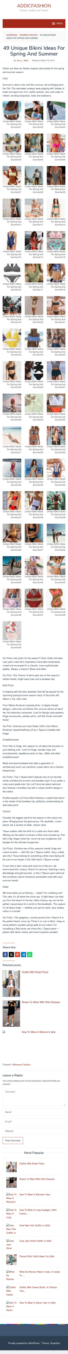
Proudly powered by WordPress (24, 1343)
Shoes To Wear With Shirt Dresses (41, 1002)
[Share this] (5, 954)
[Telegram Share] (23, 954)
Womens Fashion (22, 1064)
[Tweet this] (11, 954)
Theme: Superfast (51, 1343)
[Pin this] (17, 954)
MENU (59, 23)
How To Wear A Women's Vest (38, 1032)
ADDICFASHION (34, 6)
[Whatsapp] (29, 954)
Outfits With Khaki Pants (35, 972)
